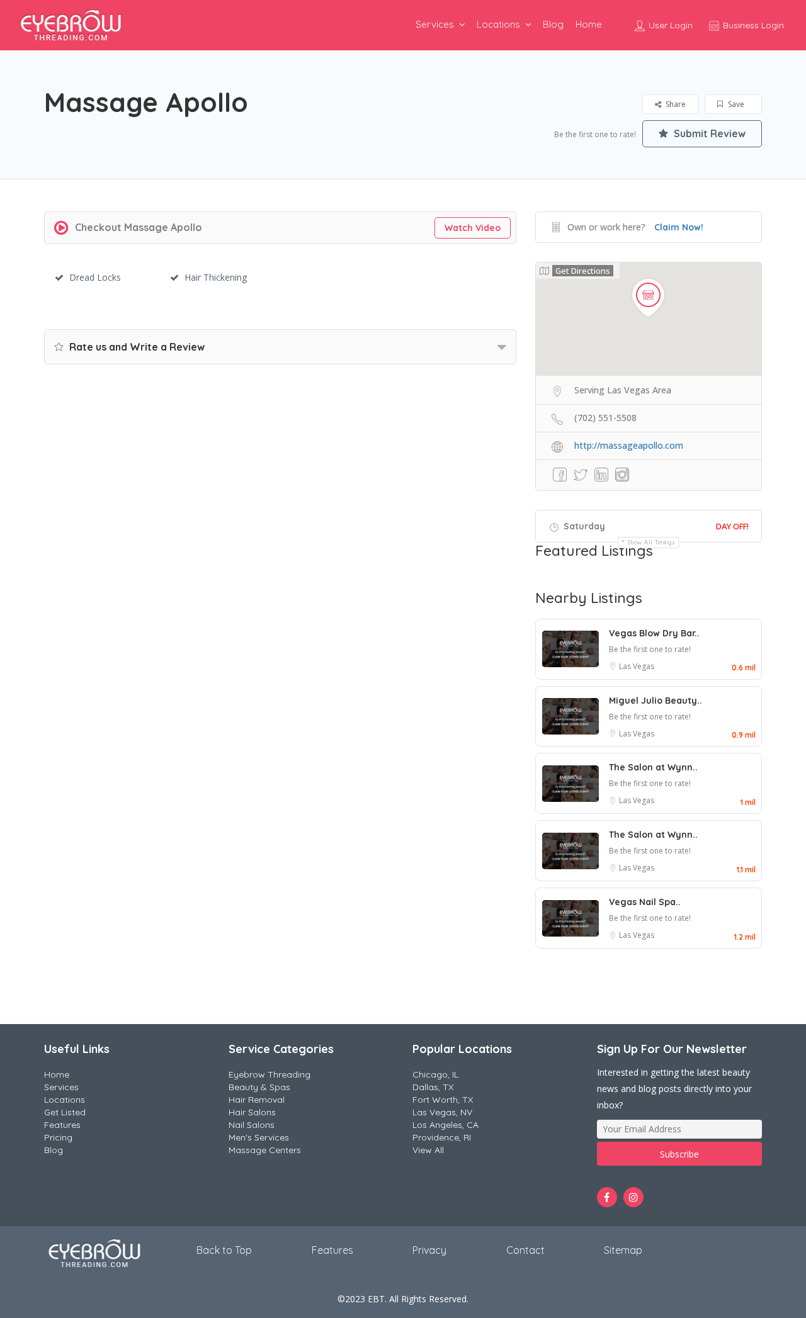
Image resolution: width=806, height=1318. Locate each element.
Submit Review (708, 133)
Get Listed (65, 1112)
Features (62, 1124)
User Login (669, 25)
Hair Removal (257, 1099)
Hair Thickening (215, 277)
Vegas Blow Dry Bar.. (654, 633)
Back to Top (224, 1250)
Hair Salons (252, 1112)
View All (428, 1150)
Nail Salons (252, 1124)
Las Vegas (636, 666)
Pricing (58, 1137)
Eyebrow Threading (269, 1074)
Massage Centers (265, 1150)
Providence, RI (441, 1137)
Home (589, 24)
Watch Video (473, 228)
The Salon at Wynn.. (653, 767)
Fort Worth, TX (442, 1099)
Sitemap (623, 1250)
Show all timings (651, 542)
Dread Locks (95, 277)
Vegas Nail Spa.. (645, 902)
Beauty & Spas (259, 1087)
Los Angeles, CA (445, 1124)
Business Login (752, 25)
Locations (498, 24)
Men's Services (259, 1137)
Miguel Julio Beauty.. (655, 700)
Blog (553, 24)
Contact (525, 1250)
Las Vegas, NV (442, 1112)
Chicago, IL (435, 1074)
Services (435, 24)
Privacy (429, 1250)
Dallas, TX (432, 1087)
